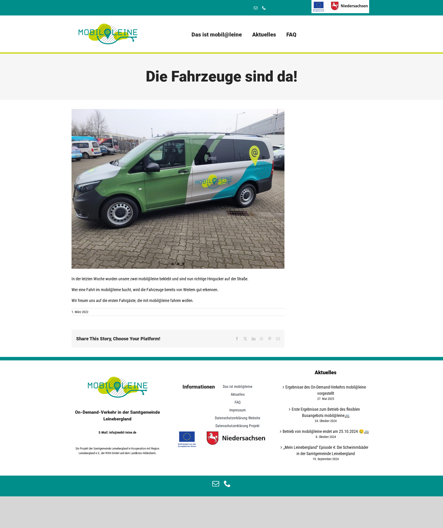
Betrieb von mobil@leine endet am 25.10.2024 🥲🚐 (326, 431)
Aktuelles (325, 372)
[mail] (255, 8)
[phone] (264, 8)
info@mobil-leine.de (122, 432)
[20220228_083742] (178, 189)
